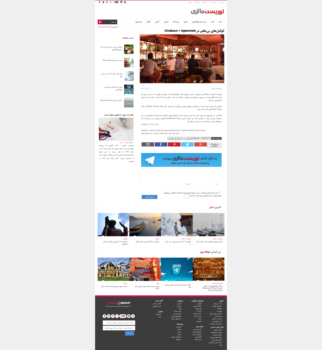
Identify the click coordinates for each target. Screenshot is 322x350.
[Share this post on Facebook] (173, 146)
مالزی (186, 22)
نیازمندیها (139, 22)
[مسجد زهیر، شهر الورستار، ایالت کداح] (113, 280)
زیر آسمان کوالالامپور (199, 22)
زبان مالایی (218, 316)
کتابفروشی (198, 337)
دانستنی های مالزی (216, 313)
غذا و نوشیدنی (217, 321)
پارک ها (199, 311)
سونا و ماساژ (198, 316)
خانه (220, 22)
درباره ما (221, 2)
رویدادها (176, 22)
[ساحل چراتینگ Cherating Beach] (129, 106)
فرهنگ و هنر (128, 142)
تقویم (190, 2)
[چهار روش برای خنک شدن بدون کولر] (129, 80)
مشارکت (197, 2)
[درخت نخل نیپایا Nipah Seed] (129, 66)
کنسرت (179, 334)
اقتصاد (157, 239)
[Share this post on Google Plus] (200, 146)
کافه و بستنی (157, 303)
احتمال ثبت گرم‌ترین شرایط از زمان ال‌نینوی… (115, 242)
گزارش (166, 22)
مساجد (125, 283)
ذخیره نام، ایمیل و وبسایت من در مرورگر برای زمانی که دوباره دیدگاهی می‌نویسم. (191, 193)
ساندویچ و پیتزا (176, 319)
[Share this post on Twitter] (187, 146)
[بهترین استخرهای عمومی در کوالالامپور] (129, 93)
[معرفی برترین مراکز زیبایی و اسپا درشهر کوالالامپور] (129, 53)
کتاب (120, 142)
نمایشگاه (178, 339)
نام (217, 184)
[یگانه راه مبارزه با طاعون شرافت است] (116, 140)
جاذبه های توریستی (215, 337)
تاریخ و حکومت (217, 306)
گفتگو (149, 22)
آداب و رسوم (218, 303)
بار (190, 138)
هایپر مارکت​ (198, 339)
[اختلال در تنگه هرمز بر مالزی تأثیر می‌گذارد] (145, 235)
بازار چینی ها (198, 329)
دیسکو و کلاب (197, 313)
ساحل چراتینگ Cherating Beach (111, 100)
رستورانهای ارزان (176, 316)
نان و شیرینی (157, 306)
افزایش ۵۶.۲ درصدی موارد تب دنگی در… (178, 242)
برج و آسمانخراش (216, 332)
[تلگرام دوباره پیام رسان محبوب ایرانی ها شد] (177, 280)
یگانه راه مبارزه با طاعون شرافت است (119, 115)
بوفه (180, 308)
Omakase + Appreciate (201, 138)
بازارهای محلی (197, 334)
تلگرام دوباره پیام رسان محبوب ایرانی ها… (178, 285)
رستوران (175, 138)
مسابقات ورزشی (176, 337)
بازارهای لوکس (197, 332)
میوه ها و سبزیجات (216, 324)
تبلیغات (204, 2)
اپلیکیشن (158, 314)
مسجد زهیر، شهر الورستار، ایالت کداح (114, 286)
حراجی (179, 329)
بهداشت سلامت (218, 239)
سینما (200, 319)
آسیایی (179, 303)
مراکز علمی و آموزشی (215, 342)
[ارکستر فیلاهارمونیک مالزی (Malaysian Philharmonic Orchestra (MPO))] (208, 280)
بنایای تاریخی (217, 335)
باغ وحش (198, 308)
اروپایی (179, 306)
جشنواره (178, 327)
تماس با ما (212, 2)
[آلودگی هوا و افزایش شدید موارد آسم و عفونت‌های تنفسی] (208, 235)
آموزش (199, 303)
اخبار (212, 22)
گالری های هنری (217, 283)
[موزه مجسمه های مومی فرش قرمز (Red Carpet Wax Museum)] (145, 280)
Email (188, 184)
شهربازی (199, 321)
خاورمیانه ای (177, 313)
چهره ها (219, 311)
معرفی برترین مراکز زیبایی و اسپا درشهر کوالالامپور (111, 48)
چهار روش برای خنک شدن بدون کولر (111, 75)
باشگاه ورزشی (197, 306)
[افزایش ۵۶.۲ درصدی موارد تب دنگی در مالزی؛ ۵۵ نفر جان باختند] (177, 235)
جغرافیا (220, 308)
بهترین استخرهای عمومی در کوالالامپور (113, 88)
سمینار (179, 332)
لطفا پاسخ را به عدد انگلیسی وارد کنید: (208, 195)
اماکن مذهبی (218, 330)
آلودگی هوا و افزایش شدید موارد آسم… (209, 241)
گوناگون (125, 239)
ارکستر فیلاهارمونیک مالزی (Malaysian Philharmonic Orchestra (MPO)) (213, 288)
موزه (158, 283)
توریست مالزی (183, 138)
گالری (157, 22)
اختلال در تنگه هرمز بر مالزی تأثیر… (147, 241)
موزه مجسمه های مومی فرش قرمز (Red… (147, 287)
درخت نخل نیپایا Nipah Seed (112, 60)
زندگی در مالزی (217, 319)
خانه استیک (177, 311)
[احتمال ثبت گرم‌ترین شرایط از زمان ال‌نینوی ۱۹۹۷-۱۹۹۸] (113, 235)
